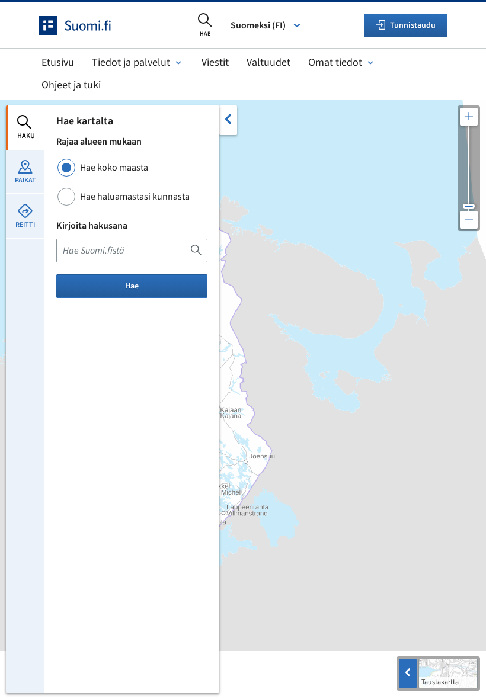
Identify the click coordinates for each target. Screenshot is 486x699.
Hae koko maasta (114, 167)
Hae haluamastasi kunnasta (135, 196)
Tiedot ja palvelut (131, 62)
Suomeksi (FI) (258, 25)
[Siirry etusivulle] (85, 25)
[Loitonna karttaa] (469, 220)
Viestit (215, 62)
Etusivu (57, 62)
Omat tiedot (335, 62)
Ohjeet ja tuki (71, 85)
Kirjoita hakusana (91, 225)
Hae (132, 286)
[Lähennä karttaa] (469, 117)
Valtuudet (268, 62)
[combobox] (131, 250)
